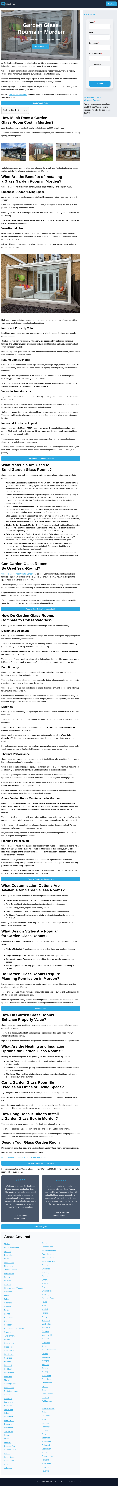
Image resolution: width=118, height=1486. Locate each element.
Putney (7, 1277)
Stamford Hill (47, 1335)
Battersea (8, 1292)
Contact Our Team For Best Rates (41, 458)
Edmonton (46, 1430)
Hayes (44, 1302)
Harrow (45, 1353)
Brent (44, 1306)
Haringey (45, 1361)
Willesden (8, 1468)
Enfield (44, 1453)
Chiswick (8, 1358)
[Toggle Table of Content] (23, 110)
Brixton (7, 1310)
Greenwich (8, 1424)
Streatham (8, 1266)
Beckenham (9, 1362)
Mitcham (27, 1158)
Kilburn (7, 1413)
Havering (45, 1471)
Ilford (44, 1419)
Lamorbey (46, 1357)
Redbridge (46, 1427)
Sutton (44, 1158)
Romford (45, 1460)
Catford (7, 1395)
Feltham (7, 1442)
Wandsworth (9, 1273)
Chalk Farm (9, 1461)
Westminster (9, 1373)
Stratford (45, 1339)
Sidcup (44, 1346)
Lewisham (8, 1402)
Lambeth (7, 1306)
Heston (7, 1453)
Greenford (46, 1269)
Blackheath (8, 1428)
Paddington (9, 1387)
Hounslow (8, 1398)
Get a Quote (39, 46)
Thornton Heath (10, 1270)
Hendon (45, 1313)
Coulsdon (8, 1325)
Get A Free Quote (40, 1227)
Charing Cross (10, 1384)
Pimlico (7, 1340)
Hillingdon (46, 1317)
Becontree (46, 1438)
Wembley (45, 1276)
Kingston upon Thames (13, 1288)
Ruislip (44, 1412)
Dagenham (46, 1449)
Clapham (8, 1303)
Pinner (44, 1405)
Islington (7, 1464)
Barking (45, 1386)
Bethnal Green (48, 1258)
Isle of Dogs (9, 1457)
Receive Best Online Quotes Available (41, 609)
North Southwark (11, 1391)
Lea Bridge (46, 1324)
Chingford (46, 1445)
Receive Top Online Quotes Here (41, 879)
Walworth (8, 1376)
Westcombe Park (49, 1261)
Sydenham (8, 1332)
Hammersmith (10, 1343)
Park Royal (8, 1417)
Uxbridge (45, 1423)
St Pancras (8, 1431)
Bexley (44, 1390)
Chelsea (7, 1321)
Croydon (7, 1284)
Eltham (44, 1280)
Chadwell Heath (48, 1456)
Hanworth (8, 1406)
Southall (45, 1265)
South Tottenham (49, 1350)
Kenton (45, 1368)
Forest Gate (46, 1375)
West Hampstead (49, 1250)
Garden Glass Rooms (18, 94)
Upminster (46, 1467)
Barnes (7, 1314)
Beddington (9, 1262)
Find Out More (40, 1008)
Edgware (45, 1397)
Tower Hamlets (48, 1254)
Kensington (8, 1354)
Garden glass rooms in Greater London (17, 574)
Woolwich (46, 1328)
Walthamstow (47, 1401)
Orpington (46, 1342)
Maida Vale (8, 1409)
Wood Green (47, 1379)
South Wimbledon (15, 1158)
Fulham (7, 1295)
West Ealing (9, 1420)
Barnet (44, 1434)
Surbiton (7, 1281)
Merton (4, 1158)
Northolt (45, 1309)
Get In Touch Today (41, 103)
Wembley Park (48, 1298)
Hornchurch (46, 1464)
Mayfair (7, 1380)
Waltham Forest (48, 1408)
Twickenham (9, 1336)
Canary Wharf (47, 1247)
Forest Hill (8, 1347)
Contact (111, 4)
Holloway (45, 1272)
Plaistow (45, 1331)
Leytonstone (47, 1383)
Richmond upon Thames (14, 1329)
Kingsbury (46, 1320)
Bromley (45, 1284)
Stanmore (46, 1416)
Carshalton (35, 1158)
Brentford (8, 1365)
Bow (43, 1287)
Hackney (45, 1295)
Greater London (48, 1291)
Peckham (8, 1369)
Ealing (44, 1243)
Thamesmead (47, 1394)
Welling (45, 1372)
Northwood (46, 1441)
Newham (45, 1364)
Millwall (7, 1439)
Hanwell (7, 1435)
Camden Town (10, 1446)
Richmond (8, 1317)
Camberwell (9, 1351)
